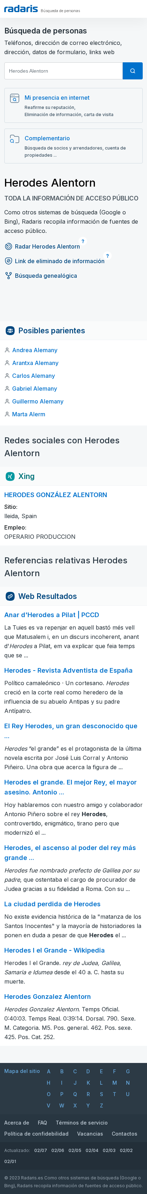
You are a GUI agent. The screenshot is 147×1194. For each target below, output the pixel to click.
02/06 (57, 1150)
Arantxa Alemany (35, 362)
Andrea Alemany (34, 350)
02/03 (109, 1150)
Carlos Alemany (33, 375)
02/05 (75, 1150)
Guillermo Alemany (38, 401)
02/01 (10, 1161)
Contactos (124, 1134)
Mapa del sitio (22, 1071)
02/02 (126, 1150)
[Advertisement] (73, 305)
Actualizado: (17, 1150)
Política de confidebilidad (36, 1134)
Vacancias (90, 1134)
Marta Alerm (28, 414)
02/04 (92, 1150)
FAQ (42, 1123)
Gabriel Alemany (34, 388)
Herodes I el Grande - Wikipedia (54, 950)
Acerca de (16, 1123)
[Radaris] (21, 8)
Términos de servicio (82, 1123)
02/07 (40, 1150)
